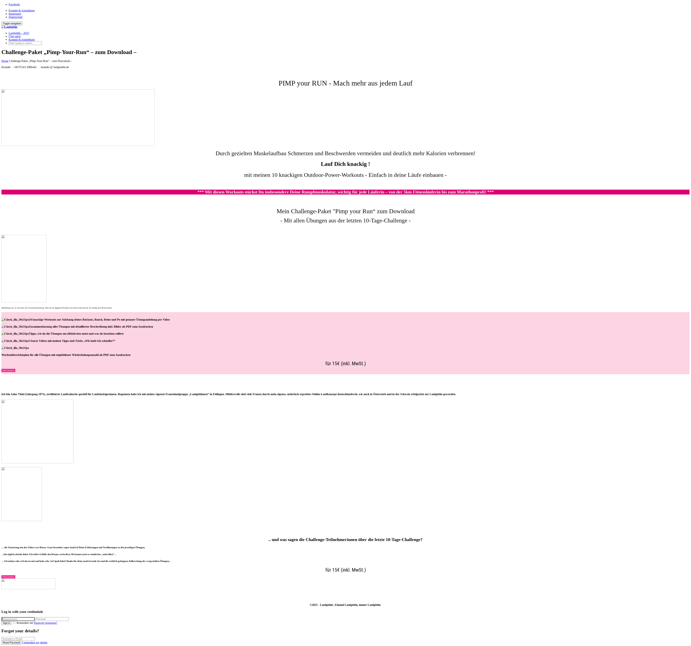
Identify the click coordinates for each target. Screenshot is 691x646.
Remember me (25, 622)
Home (4, 60)
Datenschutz (16, 17)
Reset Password (11, 642)
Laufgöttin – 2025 (19, 33)
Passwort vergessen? (45, 622)
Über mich (15, 36)
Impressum (15, 13)
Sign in (6, 623)
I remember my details (34, 642)
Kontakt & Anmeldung (22, 10)
